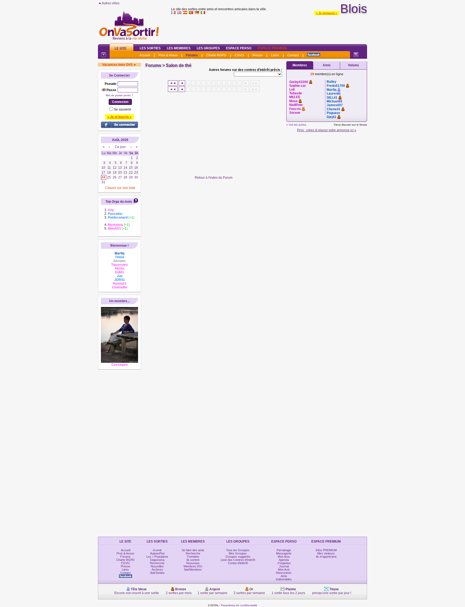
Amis (327, 65)
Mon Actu (284, 556)
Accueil (144, 55)
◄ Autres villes (108, 3)
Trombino (193, 556)
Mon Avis (284, 569)
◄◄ (173, 83)
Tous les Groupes (237, 550)
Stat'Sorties (157, 572)
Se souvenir (122, 109)
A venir (157, 550)
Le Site (120, 48)
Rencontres (283, 572)
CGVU (239, 55)
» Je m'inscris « (326, 13)
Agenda (284, 559)
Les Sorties (150, 48)
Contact (293, 55)
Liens (275, 55)
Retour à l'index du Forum (213, 178)
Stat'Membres (193, 569)
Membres (300, 65)
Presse (257, 55)
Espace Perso (238, 48)
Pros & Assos (168, 55)
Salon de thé (178, 65)
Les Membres (179, 48)
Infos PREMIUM (326, 550)
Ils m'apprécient (326, 556)
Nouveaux (193, 563)
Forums (192, 55)
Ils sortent (192, 559)
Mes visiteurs (326, 553)
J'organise (284, 563)
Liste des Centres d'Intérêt (238, 559)
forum (363, 124)
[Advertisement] (269, 28)
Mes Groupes (238, 553)
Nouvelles (157, 566)
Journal (284, 566)
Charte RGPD (216, 55)
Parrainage (284, 550)
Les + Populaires (157, 556)
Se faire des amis (193, 550)
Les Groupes (208, 48)
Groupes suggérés (238, 556)
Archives (157, 569)
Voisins (353, 65)
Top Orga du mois (118, 202)
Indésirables (284, 579)
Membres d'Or (193, 566)
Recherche (157, 563)
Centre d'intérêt (238, 563)
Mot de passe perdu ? (119, 95)
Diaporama (157, 559)
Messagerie (283, 553)
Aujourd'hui (157, 553)
